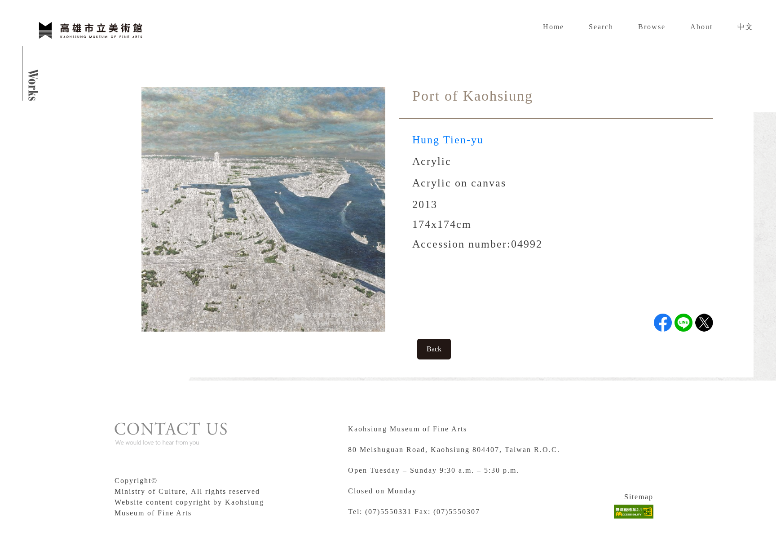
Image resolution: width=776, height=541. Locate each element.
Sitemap (638, 497)
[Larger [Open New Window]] (263, 208)
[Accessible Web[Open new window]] (633, 512)
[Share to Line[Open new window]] (683, 323)
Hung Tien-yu (448, 140)
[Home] (89, 29)
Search (601, 27)
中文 (745, 27)
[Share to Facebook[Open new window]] (663, 323)
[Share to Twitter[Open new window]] (704, 323)
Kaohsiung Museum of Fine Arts (407, 429)
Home (553, 27)
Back (434, 349)
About (701, 27)
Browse (652, 27)
